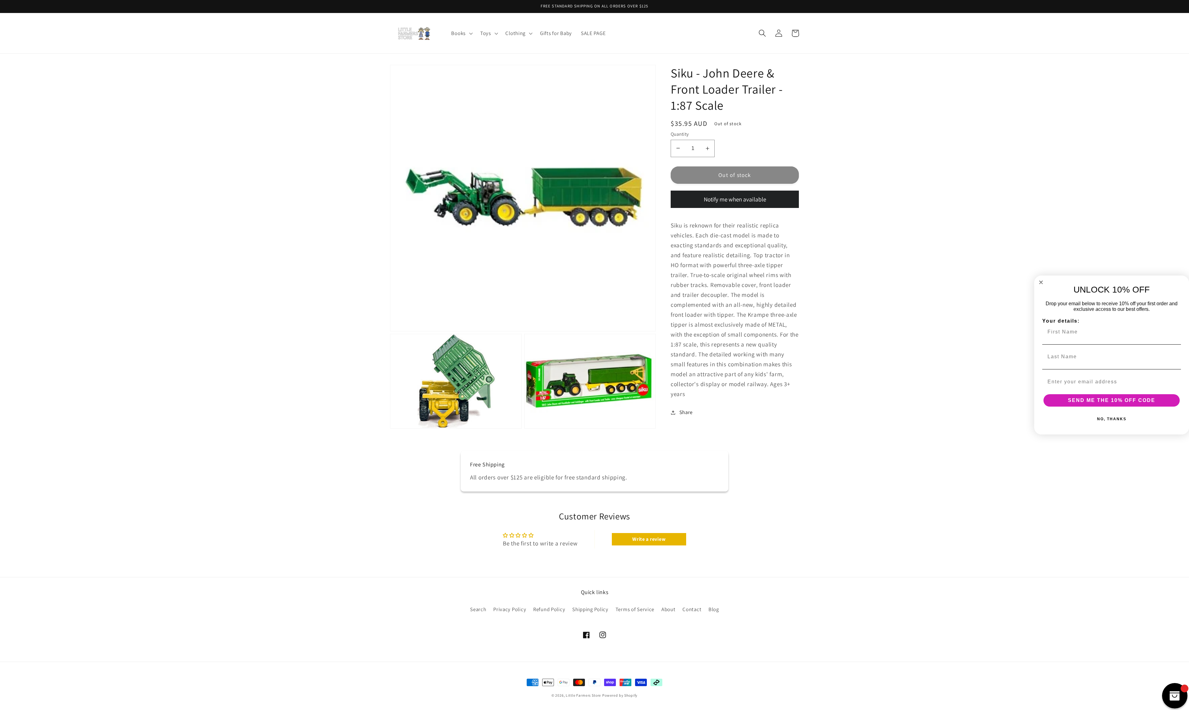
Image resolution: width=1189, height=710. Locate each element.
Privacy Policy (509, 609)
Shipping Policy (590, 609)
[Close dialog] (1041, 282)
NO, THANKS (1111, 419)
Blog (713, 609)
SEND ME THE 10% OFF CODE (1111, 400)
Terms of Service (635, 609)
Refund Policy (549, 609)
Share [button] (686, 412)
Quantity (680, 134)
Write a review (648, 539)
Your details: (1061, 321)
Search (478, 609)
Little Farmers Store (583, 695)
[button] (461, 33)
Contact (691, 609)
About (668, 609)
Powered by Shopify (620, 695)
